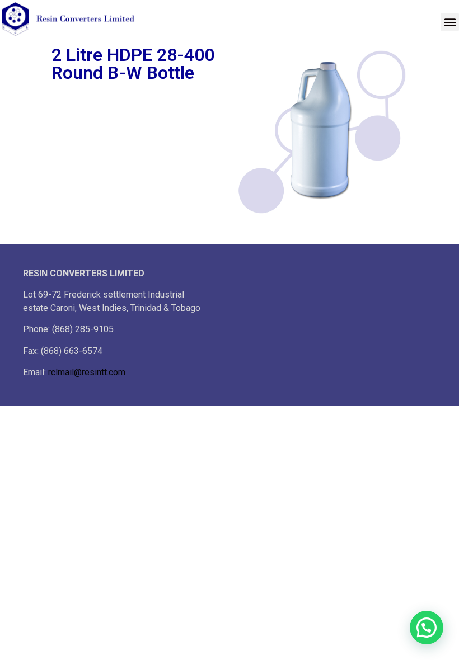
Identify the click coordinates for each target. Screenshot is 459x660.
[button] (450, 22)
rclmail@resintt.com (86, 372)
